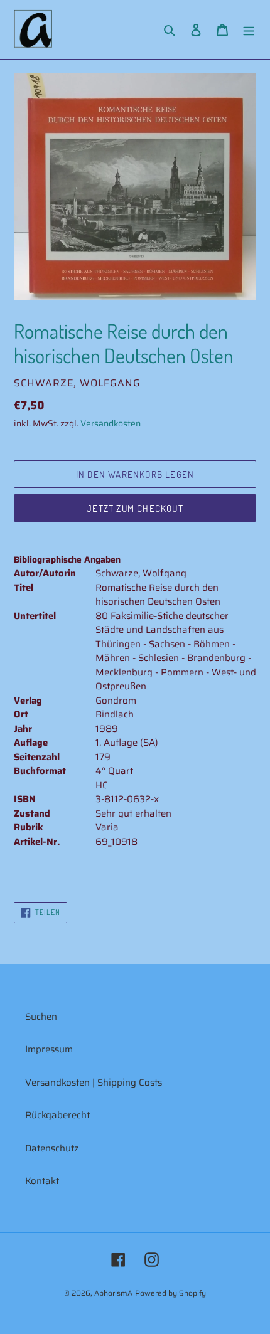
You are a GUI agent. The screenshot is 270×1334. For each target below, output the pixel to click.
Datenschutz (52, 1148)
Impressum (49, 1049)
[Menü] (248, 29)
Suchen (41, 1016)
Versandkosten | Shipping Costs (93, 1082)
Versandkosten (110, 423)
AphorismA (113, 1293)
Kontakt (42, 1180)
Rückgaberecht (57, 1115)
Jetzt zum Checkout (135, 508)
